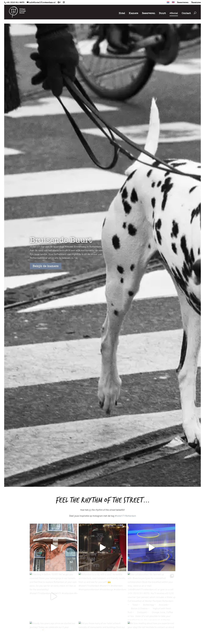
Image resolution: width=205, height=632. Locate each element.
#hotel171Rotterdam (125, 516)
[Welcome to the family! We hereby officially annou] (53, 547)
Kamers (133, 13)
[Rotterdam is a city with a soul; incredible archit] (102, 596)
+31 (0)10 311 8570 (15, 2)
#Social (174, 13)
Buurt (162, 13)
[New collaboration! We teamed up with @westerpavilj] (151, 596)
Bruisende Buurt (61, 240)
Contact (186, 13)
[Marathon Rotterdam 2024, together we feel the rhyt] (102, 547)
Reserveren (183, 2)
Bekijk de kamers (46, 266)
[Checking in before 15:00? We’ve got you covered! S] (53, 596)
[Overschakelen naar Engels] (173, 3)
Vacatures (196, 2)
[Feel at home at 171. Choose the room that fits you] (151, 547)
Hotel (122, 13)
